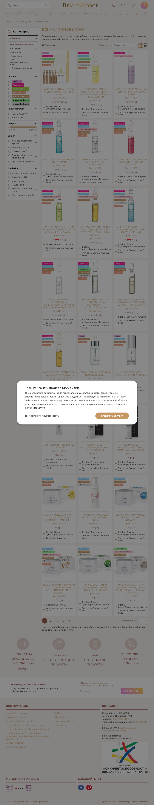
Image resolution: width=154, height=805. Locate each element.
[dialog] (77, 402)
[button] (42, 416)
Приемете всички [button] (112, 415)
